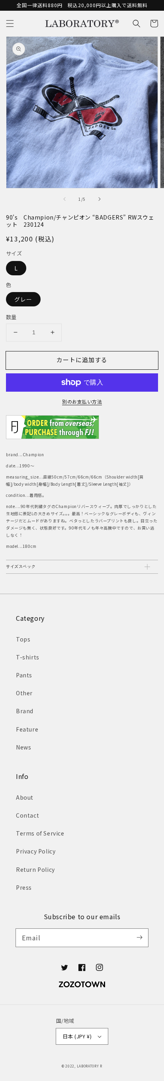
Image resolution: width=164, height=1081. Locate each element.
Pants (24, 675)
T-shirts (27, 657)
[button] (10, 23)
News (23, 747)
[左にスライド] (65, 199)
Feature (27, 729)
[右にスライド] (99, 199)
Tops (23, 639)
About (24, 797)
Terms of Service (40, 833)
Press (24, 887)
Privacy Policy (35, 851)
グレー (23, 299)
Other (24, 693)
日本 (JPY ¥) (77, 1036)
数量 (11, 317)
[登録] (139, 937)
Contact (27, 815)
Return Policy (35, 869)
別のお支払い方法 (82, 401)
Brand (24, 711)
